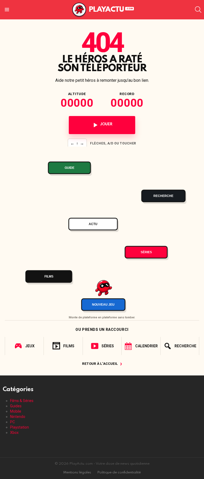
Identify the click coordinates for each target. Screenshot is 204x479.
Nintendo (17, 416)
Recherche (185, 346)
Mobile (15, 411)
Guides (16, 406)
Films (68, 346)
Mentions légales (77, 472)
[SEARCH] (198, 9)
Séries (107, 346)
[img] (102, 230)
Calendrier (146, 346)
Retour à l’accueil (102, 363)
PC (12, 422)
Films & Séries (21, 401)
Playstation (19, 427)
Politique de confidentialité (119, 472)
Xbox (14, 432)
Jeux (30, 346)
